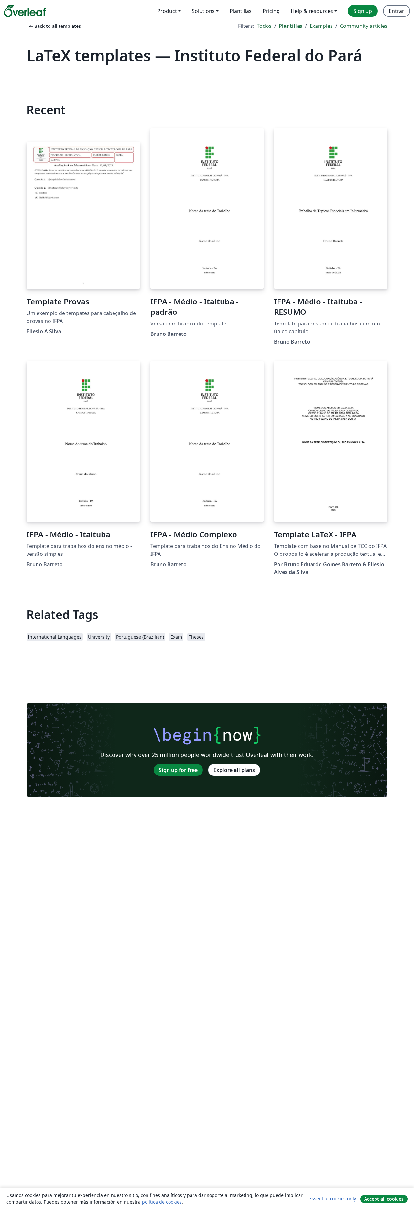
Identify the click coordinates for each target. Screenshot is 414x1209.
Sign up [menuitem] (363, 11)
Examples (321, 25)
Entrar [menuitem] (396, 11)
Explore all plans (234, 770)
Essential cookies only (332, 1198)
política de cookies (162, 1202)
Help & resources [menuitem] (312, 11)
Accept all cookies (384, 1199)
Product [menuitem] (167, 11)
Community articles (363, 25)
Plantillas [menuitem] (241, 11)
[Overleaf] (25, 11)
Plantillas (290, 25)
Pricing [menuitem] (271, 11)
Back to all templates (54, 26)
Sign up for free (178, 770)
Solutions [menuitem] (203, 11)
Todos (264, 25)
